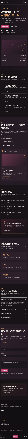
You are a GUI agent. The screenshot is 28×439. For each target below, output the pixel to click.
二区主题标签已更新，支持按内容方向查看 (15, 206)
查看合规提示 (7, 392)
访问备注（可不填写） (5, 360)
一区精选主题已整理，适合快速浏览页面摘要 (16, 200)
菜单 (25, 2)
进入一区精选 (5, 26)
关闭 (25, 436)
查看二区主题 (14, 26)
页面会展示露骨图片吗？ (7, 313)
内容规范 (12, 417)
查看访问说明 (7, 178)
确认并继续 (4, 370)
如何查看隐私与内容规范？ (7, 317)
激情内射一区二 (4, 2)
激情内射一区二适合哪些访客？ (8, 299)
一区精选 (12, 412)
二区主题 (2, 414)
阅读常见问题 (7, 230)
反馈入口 (2, 417)
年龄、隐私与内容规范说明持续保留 (14, 212)
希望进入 (2, 353)
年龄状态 (2, 346)
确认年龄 (15, 436)
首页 (2, 412)
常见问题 (12, 414)
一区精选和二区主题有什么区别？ (9, 309)
